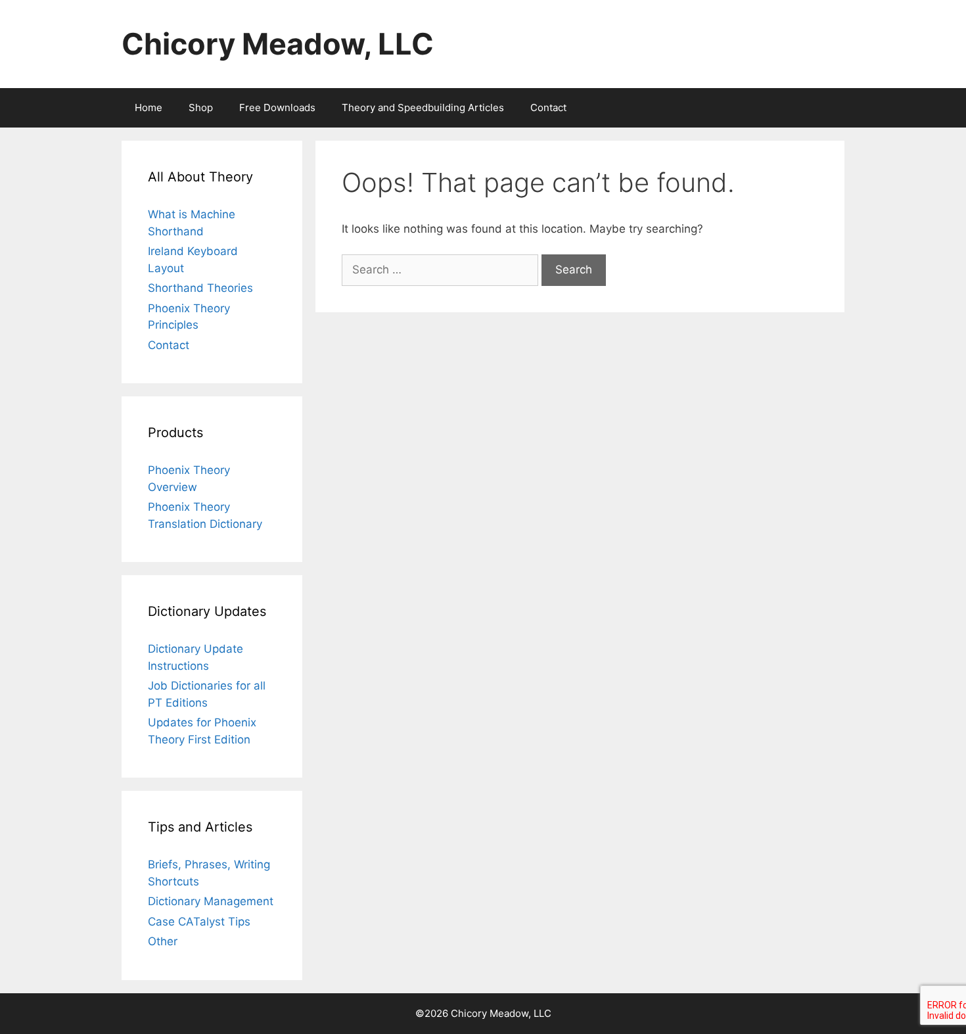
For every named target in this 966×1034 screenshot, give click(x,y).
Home (148, 107)
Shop (201, 107)
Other (162, 941)
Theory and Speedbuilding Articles (423, 107)
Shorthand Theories (200, 287)
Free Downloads (277, 107)
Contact (548, 107)
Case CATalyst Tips (199, 921)
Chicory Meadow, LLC (278, 44)
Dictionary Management (210, 901)
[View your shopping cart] (827, 108)
